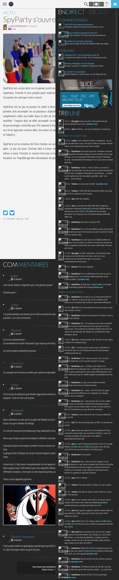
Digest (99, 12)
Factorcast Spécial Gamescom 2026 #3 (80, 33)
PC (4, 218)
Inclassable (11, 218)
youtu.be (86, 208)
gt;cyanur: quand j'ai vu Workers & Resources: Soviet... (84, 66)
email (14, 29)
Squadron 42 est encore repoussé (78, 41)
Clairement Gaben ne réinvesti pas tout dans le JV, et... (84, 27)
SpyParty (19, 218)
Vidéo (27, 218)
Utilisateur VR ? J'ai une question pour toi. (81, 55)
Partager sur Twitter (5, 213)
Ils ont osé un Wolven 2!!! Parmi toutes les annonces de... (85, 35)
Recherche (86, 4)
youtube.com (92, 124)
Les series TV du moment (74, 72)
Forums (66, 50)
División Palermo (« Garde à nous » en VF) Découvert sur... (86, 74)
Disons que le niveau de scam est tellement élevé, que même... (87, 44)
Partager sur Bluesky (12, 213)
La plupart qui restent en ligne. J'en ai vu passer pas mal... (86, 57)
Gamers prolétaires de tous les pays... (79, 63)
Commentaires (73, 20)
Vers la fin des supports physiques (78, 24)
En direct (71, 12)
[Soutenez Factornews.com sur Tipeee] (86, 107)
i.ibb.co (76, 446)
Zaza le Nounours (19, 25)
